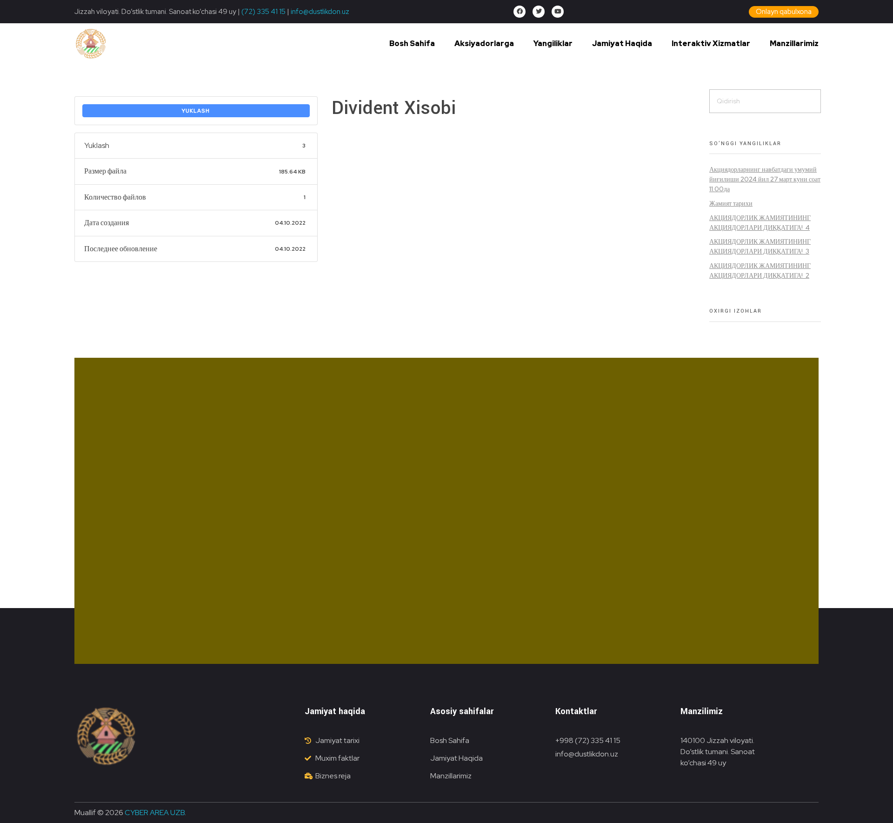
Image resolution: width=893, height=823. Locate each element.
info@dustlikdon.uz (319, 11)
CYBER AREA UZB (155, 812)
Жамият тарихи (731, 203)
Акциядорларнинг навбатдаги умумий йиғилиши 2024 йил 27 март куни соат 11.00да (764, 179)
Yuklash (196, 110)
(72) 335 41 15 (263, 11)
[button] (784, 12)
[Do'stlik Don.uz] (90, 44)
